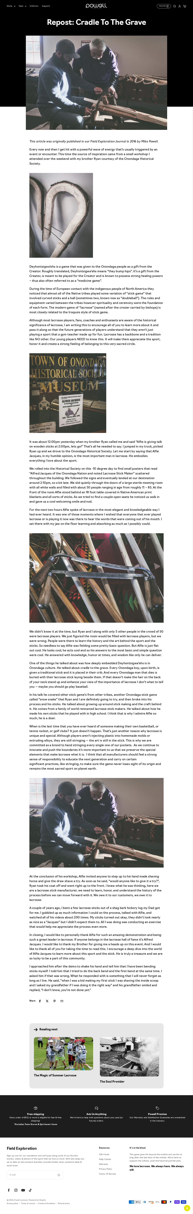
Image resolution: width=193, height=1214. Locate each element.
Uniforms (34, 6)
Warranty (103, 1164)
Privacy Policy (105, 1169)
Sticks (10, 6)
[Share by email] (62, 1001)
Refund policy (64, 1203)
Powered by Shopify (37, 1200)
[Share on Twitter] (47, 1001)
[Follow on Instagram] (16, 1190)
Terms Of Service (107, 1174)
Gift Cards (104, 1155)
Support (46, 6)
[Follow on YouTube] (23, 1190)
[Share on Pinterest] (54, 1001)
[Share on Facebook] (40, 1001)
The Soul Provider (112, 1081)
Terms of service (28, 1203)
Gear (21, 6)
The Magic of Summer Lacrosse (55, 1075)
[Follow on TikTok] (30, 1190)
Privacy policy (12, 1203)
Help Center (105, 1159)
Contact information (46, 1203)
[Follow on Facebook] (9, 1190)
